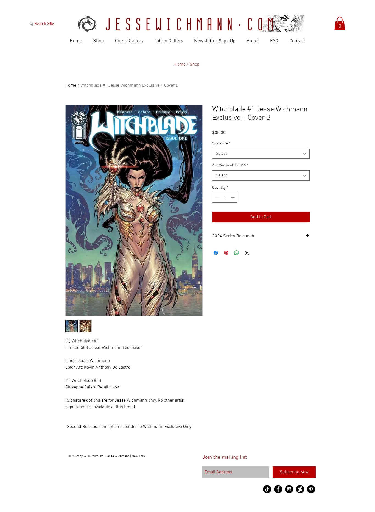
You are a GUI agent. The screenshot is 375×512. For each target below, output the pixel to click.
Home (70, 85)
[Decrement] (216, 197)
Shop (195, 64)
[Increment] (233, 197)
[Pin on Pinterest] (226, 252)
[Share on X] (247, 252)
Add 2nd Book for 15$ (230, 165)
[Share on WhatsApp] (236, 252)
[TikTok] (267, 489)
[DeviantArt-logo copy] (300, 489)
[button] (339, 23)
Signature (221, 143)
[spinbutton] (225, 197)
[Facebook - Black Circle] (278, 489)
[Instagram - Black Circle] (289, 489)
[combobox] (261, 154)
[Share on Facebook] (215, 252)
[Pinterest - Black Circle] (311, 489)
